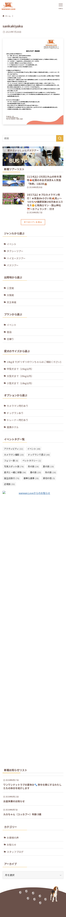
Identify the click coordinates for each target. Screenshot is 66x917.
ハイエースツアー (16, 258)
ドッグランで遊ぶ (39, 454)
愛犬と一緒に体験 (15, 472)
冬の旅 (33, 466)
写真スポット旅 (14, 466)
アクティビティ (13, 448)
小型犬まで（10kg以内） (20, 383)
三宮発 (10, 288)
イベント (11, 244)
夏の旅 (48, 466)
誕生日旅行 (11, 478)
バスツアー (13, 265)
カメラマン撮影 (14, 454)
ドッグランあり (15, 413)
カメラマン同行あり (17, 406)
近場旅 (9, 484)
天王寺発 (11, 302)
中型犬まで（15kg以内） (20, 369)
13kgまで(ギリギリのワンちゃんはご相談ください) (34, 362)
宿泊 (9, 332)
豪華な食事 (31, 478)
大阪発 (10, 295)
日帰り (10, 339)
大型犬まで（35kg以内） (20, 376)
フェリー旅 (11, 460)
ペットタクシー (31, 460)
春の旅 (35, 472)
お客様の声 (13, 837)
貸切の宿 (49, 478)
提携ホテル (13, 427)
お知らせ (11, 844)
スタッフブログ (15, 852)
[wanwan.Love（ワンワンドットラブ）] (8, 6)
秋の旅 (50, 472)
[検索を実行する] (59, 138)
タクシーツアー (15, 251)
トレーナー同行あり (17, 420)
